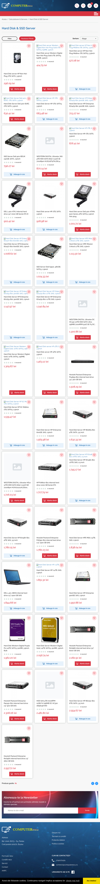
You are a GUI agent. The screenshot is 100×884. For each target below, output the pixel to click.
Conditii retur (7, 860)
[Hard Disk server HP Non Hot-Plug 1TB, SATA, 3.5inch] (17, 57)
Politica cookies (58, 844)
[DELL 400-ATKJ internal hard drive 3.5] (17, 195)
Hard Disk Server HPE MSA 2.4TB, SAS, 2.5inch (82, 539)
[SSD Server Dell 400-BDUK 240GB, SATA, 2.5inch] (17, 140)
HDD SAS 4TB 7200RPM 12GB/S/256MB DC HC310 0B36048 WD (47, 703)
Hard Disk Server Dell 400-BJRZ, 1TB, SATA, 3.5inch (16, 105)
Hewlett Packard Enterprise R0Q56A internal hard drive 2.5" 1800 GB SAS (16, 758)
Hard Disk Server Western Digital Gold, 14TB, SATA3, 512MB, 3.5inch (49, 647)
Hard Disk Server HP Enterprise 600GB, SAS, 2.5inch (48, 431)
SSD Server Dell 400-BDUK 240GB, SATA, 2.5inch (14, 158)
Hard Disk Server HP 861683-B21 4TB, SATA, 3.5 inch (82, 431)
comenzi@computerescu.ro (67, 865)
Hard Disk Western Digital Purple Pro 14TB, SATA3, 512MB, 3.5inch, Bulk (17, 648)
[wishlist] (83, 5)
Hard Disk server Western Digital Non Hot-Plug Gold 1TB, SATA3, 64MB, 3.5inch (49, 55)
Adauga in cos (84, 89)
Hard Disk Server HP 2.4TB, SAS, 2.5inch (49, 571)
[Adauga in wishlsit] (29, 46)
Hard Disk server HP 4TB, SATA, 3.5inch (48, 353)
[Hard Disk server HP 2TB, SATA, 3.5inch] (49, 195)
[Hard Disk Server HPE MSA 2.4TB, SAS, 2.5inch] (82, 522)
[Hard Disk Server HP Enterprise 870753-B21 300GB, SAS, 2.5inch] (17, 292)
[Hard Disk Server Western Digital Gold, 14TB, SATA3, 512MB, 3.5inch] (49, 630)
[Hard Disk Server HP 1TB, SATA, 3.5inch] (82, 129)
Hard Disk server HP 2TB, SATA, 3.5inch (48, 213)
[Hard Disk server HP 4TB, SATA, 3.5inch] (49, 347)
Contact (5, 867)
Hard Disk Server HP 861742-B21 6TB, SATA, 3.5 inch (82, 702)
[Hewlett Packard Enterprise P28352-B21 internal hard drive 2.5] (49, 522)
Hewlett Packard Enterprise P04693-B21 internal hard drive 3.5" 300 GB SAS (81, 377)
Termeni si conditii (59, 836)
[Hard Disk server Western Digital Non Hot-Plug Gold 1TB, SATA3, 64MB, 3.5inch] (49, 47)
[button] (96, 5)
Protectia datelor (58, 840)
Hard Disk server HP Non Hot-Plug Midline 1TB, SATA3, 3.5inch (82, 52)
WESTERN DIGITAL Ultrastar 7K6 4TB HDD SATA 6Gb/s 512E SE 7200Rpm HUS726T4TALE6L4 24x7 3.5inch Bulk (49, 159)
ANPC (4, 871)
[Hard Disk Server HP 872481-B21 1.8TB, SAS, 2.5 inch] (82, 455)
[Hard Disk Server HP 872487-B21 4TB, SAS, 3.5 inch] (17, 522)
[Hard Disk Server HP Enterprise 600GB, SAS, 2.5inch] (49, 414)
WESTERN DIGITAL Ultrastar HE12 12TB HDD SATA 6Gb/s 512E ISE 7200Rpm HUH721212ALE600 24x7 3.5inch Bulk (17, 485)
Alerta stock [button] (19, 89)
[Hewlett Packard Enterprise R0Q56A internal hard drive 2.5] (17, 740)
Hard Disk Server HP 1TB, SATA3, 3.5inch (49, 105)
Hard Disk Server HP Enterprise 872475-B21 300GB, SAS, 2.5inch (82, 105)
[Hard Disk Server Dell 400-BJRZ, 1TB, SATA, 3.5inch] (17, 99)
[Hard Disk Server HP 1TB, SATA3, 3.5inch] (49, 99)
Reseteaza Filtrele (27, 38)
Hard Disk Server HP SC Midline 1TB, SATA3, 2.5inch (16, 408)
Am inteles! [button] (91, 881)
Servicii (4, 863)
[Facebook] (72, 872)
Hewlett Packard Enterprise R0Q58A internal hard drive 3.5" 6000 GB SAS (81, 648)
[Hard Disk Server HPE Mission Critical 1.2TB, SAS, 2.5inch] (82, 239)
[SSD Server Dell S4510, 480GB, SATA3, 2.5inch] (49, 251)
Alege (84, 39)
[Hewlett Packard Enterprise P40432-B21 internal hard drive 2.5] (17, 685)
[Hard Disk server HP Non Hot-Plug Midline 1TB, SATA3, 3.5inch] (82, 46)
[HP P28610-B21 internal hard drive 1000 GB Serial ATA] (49, 466)
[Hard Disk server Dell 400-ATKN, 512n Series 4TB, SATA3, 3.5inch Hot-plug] (82, 195)
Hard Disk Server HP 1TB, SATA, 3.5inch (81, 135)
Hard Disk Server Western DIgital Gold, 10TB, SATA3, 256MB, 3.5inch (17, 356)
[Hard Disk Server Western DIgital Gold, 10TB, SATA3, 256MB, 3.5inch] (17, 348)
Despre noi (56, 833)
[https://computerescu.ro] (20, 829)
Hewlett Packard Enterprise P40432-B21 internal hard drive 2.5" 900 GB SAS (16, 703)
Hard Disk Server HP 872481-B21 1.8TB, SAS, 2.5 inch (82, 461)
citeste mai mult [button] (72, 881)
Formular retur (7, 856)
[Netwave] (17, 5)
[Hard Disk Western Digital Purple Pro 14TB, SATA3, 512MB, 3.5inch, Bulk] (17, 630)
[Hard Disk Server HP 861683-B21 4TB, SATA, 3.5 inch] (82, 414)
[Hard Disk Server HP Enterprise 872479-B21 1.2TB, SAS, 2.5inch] (49, 292)
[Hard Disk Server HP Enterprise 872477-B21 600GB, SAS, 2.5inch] (17, 239)
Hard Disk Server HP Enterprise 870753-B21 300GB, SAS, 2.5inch (16, 298)
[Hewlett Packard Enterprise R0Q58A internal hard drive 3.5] (82, 630)
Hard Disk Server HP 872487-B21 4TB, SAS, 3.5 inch (16, 539)
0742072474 (60, 860)
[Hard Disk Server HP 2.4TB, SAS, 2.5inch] (49, 566)
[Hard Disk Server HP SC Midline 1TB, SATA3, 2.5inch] (17, 403)
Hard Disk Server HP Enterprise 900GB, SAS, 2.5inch (81, 594)
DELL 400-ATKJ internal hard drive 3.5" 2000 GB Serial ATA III (16, 213)
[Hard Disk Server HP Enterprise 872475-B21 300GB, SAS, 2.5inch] (82, 99)
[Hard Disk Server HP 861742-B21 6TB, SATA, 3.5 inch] (82, 685)
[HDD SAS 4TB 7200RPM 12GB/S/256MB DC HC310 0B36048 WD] (49, 685)
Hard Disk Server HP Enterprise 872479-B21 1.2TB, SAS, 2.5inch (48, 298)
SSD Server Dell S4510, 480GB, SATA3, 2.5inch (48, 268)
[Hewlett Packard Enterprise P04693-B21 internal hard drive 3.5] (82, 359)
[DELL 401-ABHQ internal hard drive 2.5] (17, 577)
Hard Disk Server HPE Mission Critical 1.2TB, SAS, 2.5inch (81, 245)
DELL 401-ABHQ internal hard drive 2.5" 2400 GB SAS (15, 594)
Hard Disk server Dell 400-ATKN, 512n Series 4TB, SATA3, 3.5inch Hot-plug (82, 214)
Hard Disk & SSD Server (39, 19)
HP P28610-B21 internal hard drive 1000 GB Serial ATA (47, 484)
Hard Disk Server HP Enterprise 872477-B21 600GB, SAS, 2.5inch (16, 245)
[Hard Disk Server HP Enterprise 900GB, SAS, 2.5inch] (82, 577)
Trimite (87, 810)
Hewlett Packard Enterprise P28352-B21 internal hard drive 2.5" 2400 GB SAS (48, 540)
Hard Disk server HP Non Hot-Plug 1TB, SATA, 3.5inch (15, 75)
